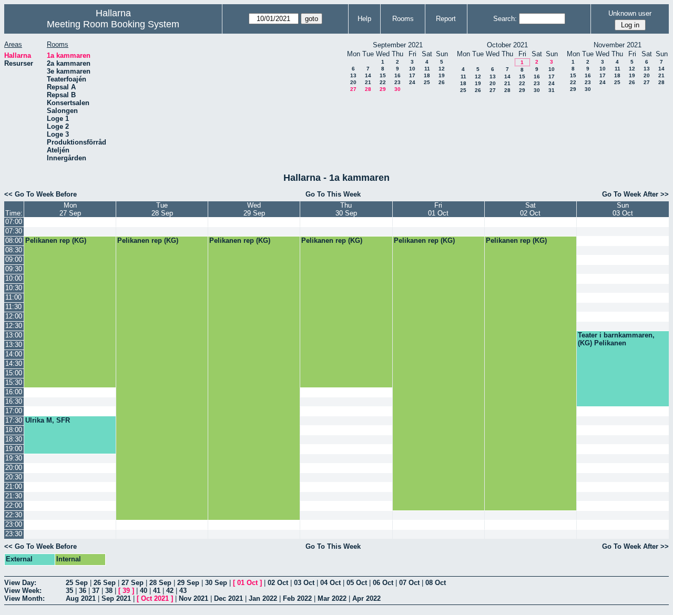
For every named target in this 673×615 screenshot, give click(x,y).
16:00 (13, 392)
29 (383, 89)
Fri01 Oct (438, 209)
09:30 (13, 269)
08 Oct (435, 583)
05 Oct (356, 583)
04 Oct (330, 583)
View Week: (23, 590)
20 (353, 82)
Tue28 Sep (162, 209)
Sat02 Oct (530, 209)
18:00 (13, 430)
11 (427, 68)
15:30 (13, 382)
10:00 (13, 278)
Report (446, 19)
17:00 (13, 411)
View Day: (20, 583)
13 (353, 75)
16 (397, 75)
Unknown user (629, 13)
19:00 (13, 449)
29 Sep (188, 583)
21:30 (13, 496)
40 (143, 590)
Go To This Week (333, 194)
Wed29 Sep (254, 209)
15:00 (13, 373)
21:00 (13, 486)
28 (368, 89)
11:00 (13, 297)
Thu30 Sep (346, 209)
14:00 (13, 354)
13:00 (13, 335)
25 (427, 82)
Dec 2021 (228, 598)
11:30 (13, 307)
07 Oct (409, 583)
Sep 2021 (116, 598)
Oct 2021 (155, 598)
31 (551, 90)
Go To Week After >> (635, 194)
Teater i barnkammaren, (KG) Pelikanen (616, 339)
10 (412, 68)
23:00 (13, 524)
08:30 (13, 250)
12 (442, 68)
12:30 (13, 326)
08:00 (13, 240)
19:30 (13, 458)
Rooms (403, 19)
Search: (505, 19)
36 (82, 590)
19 (442, 75)
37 (95, 590)
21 (368, 82)
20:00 (13, 468)
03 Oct (304, 583)
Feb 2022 (297, 598)
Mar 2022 (332, 598)
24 (412, 82)
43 (183, 590)
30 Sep (216, 583)
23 (397, 82)
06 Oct (383, 583)
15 (383, 75)
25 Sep (77, 583)
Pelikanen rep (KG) (55, 240)
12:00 (13, 316)
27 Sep (132, 583)
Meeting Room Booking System (113, 24)
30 (397, 89)
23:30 (13, 534)
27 (353, 89)
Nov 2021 (193, 598)
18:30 (13, 439)
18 (427, 75)
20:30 (13, 477)
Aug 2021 (81, 598)
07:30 (13, 231)
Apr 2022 (366, 598)
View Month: (24, 598)
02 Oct (278, 583)
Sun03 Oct (623, 209)
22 (383, 82)
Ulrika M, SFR (47, 420)
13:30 (13, 344)
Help (364, 19)
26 (442, 82)
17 (412, 75)
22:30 (13, 515)
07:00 (13, 222)
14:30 (13, 363)
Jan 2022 (263, 598)
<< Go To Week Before (40, 194)
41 (156, 590)
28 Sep (160, 583)
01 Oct (247, 583)
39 (126, 590)
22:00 (13, 505)
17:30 (13, 420)
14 (368, 75)
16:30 (13, 401)
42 (170, 590)
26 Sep (105, 583)
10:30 (13, 288)
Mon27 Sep (70, 209)
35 (69, 590)
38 (109, 590)
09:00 (13, 259)
